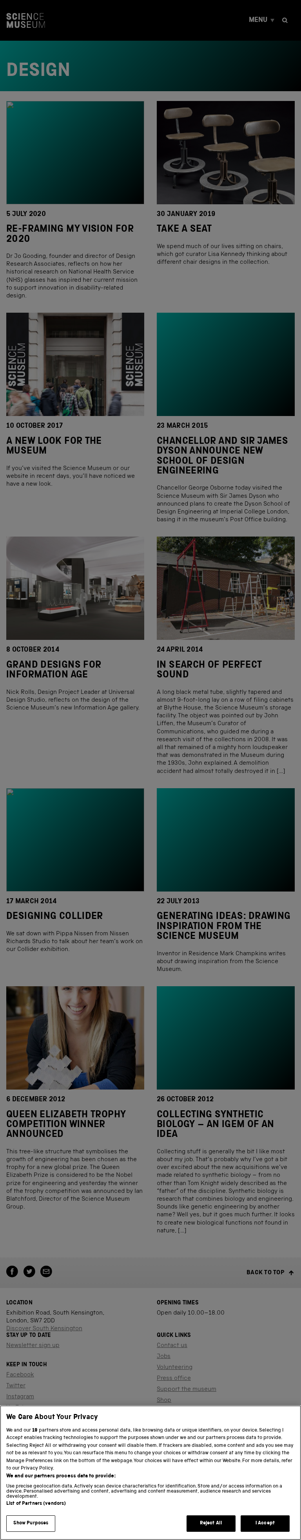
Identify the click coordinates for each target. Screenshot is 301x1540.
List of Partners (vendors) (36, 1503)
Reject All (211, 1523)
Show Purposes (31, 1523)
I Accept (265, 1523)
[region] (150, 1472)
